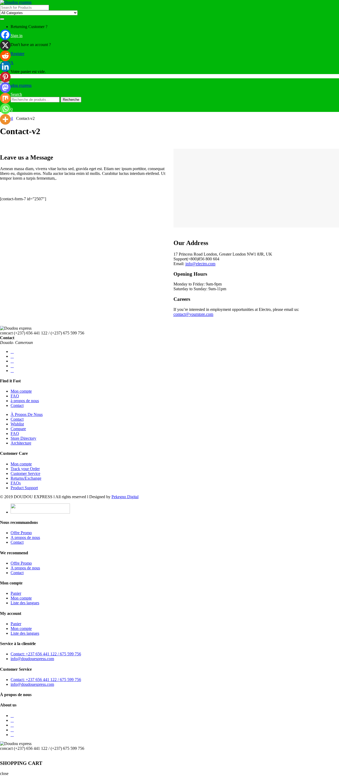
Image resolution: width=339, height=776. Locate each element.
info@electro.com (200, 263)
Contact (17, 405)
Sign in (17, 35)
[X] (5, 45)
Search (16, 94)
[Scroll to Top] (1, 753)
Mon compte (21, 391)
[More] (5, 119)
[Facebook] (5, 34)
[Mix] (5, 98)
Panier (16, 593)
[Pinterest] (5, 77)
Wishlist (17, 424)
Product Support (24, 487)
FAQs (16, 483)
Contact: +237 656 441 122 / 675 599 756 (46, 654)
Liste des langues (25, 603)
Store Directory (23, 438)
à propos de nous (25, 400)
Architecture (21, 443)
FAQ (15, 396)
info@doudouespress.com (32, 658)
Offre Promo (21, 532)
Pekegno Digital (125, 496)
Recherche (71, 100)
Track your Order (25, 468)
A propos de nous (25, 537)
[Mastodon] (5, 87)
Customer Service (25, 473)
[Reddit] (5, 56)
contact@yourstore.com (193, 314)
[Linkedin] (5, 66)
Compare (18, 428)
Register (17, 53)
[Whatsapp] (5, 108)
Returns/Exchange (26, 478)
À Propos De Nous (27, 414)
